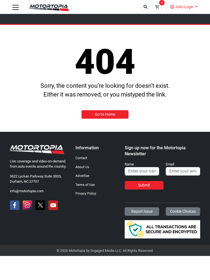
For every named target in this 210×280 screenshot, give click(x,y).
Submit (144, 185)
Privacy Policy (85, 194)
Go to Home (105, 114)
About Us (82, 167)
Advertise (82, 176)
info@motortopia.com (26, 191)
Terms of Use (85, 185)
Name (129, 164)
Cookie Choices (183, 211)
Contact (81, 158)
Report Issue (142, 211)
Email (170, 164)
